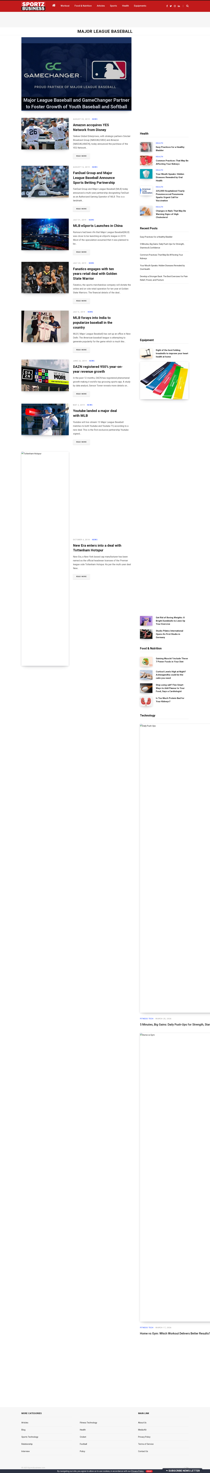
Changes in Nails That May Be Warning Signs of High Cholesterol (171, 214)
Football (83, 1444)
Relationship (27, 1444)
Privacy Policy (144, 1437)
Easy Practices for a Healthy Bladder (170, 149)
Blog (23, 1430)
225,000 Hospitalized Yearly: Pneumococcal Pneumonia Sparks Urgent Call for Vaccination (170, 196)
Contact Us (143, 1451)
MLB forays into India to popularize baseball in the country (92, 322)
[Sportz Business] (33, 6)
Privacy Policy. (137, 1471)
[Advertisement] (105, 19)
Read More (81, 156)
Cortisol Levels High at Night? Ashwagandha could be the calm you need (171, 674)
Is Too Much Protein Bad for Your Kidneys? (170, 700)
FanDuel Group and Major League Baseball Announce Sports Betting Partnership (94, 177)
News (95, 119)
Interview (25, 1451)
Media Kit (142, 1430)
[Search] (186, 6)
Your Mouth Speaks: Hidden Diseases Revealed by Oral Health (170, 177)
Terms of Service (146, 1444)
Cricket (83, 1437)
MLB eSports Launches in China (98, 226)
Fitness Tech (146, 1019)
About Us (142, 1422)
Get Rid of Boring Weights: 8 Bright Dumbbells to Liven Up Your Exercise (170, 620)
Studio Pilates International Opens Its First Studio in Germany (169, 634)
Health (159, 143)
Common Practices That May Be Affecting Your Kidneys (172, 162)
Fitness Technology (88, 1422)
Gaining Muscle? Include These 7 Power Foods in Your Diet (172, 660)
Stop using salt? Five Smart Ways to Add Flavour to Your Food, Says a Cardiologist (170, 688)
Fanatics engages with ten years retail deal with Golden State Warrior (95, 274)
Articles (24, 1422)
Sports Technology (29, 1437)
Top (187, 1468)
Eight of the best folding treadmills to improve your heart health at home (172, 353)
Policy (82, 1451)
